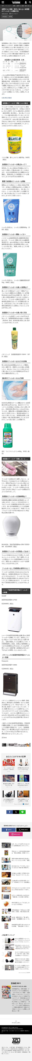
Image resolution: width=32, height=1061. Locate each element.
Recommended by (18, 804)
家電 (14, 5)
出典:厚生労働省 (7, 98)
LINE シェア (22, 812)
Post (16, 812)
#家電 (10, 16)
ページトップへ (16, 1022)
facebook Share (9, 812)
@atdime (9, 829)
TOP (3, 5)
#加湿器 (4, 16)
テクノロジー (8, 5)
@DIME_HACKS (24, 829)
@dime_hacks (17, 834)
